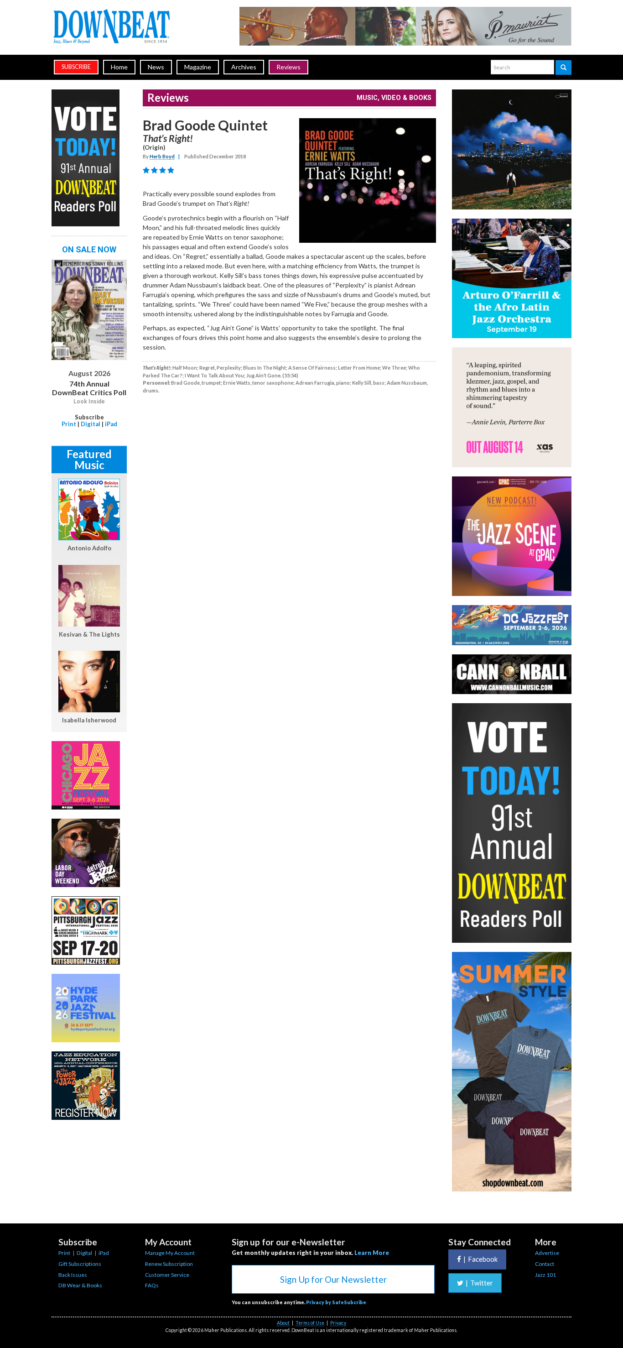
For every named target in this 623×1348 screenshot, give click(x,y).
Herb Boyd (162, 156)
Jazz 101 (545, 1274)
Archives (243, 67)
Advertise (547, 1252)
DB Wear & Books (80, 1285)
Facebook (480, 1259)
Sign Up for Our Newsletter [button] (333, 1279)
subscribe (76, 66)
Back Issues (72, 1274)
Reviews (288, 67)
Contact (544, 1263)
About (283, 1323)
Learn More (371, 1252)
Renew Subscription (169, 1263)
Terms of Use (310, 1323)
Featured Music (89, 459)
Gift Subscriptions (79, 1263)
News (156, 67)
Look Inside (89, 401)
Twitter (479, 1283)
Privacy (338, 1323)
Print (69, 424)
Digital (90, 424)
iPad (111, 424)
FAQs (152, 1285)
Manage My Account (170, 1252)
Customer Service (167, 1274)
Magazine (197, 67)
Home (119, 67)
